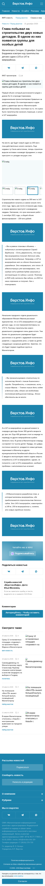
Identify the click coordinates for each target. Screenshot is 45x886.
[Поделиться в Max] (36, 68)
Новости (16, 11)
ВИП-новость (7, 18)
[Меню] (41, 4)
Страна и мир (36, 18)
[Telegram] (22, 815)
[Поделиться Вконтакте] (9, 68)
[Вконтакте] (9, 815)
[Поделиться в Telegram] (22, 68)
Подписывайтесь (24, 553)
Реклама (35, 11)
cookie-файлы (18, 876)
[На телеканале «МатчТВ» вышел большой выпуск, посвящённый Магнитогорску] (34, 695)
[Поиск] (3, 3)
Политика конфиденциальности (22, 860)
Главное (6, 11)
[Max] (36, 815)
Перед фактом (22, 18)
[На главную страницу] (22, 3)
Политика (6, 679)
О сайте (25, 11)
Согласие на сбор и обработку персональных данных (23, 864)
